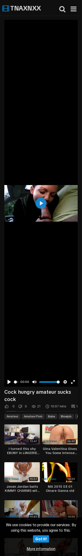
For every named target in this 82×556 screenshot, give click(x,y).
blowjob (66, 416)
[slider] (16, 382)
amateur (12, 416)
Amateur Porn (33, 416)
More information (41, 549)
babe (51, 416)
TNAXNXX (25, 8)
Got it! (41, 539)
